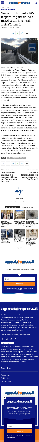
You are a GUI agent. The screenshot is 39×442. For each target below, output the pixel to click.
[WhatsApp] (17, 33)
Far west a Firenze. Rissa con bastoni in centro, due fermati (29, 176)
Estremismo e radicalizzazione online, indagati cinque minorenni (5, 240)
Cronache (4, 9)
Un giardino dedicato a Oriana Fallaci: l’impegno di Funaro (19, 240)
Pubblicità (5, 378)
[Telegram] (22, 33)
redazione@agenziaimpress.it (19, 335)
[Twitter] (8, 33)
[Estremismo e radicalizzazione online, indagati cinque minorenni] (7, 233)
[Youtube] (16, 339)
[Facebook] (3, 33)
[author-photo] (19, 191)
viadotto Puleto (18, 158)
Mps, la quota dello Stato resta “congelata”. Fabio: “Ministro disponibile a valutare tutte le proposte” (6, 223)
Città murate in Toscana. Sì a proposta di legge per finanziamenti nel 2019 (9, 177)
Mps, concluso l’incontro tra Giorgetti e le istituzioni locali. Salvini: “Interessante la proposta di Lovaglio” (19, 222)
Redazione (5, 28)
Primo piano (11, 9)
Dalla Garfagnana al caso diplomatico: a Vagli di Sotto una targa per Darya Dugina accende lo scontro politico (31, 241)
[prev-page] (18, 248)
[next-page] (21, 248)
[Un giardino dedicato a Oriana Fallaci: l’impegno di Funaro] (19, 233)
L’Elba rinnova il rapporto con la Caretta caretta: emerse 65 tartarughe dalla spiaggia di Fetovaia (32, 223)
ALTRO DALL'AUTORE (27, 207)
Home (2, 7)
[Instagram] (7, 339)
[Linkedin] (13, 33)
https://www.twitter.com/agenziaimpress (19, 201)
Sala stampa (6, 381)
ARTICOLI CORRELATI (12, 207)
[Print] (27, 33)
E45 (9, 158)
